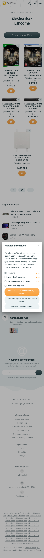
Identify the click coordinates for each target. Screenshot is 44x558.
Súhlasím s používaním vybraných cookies (22, 299)
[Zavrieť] (38, 245)
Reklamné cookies (15, 286)
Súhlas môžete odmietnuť (22, 306)
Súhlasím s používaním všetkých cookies (22, 291)
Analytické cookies (16, 277)
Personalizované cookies (18, 281)
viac (37, 273)
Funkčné (11, 273)
